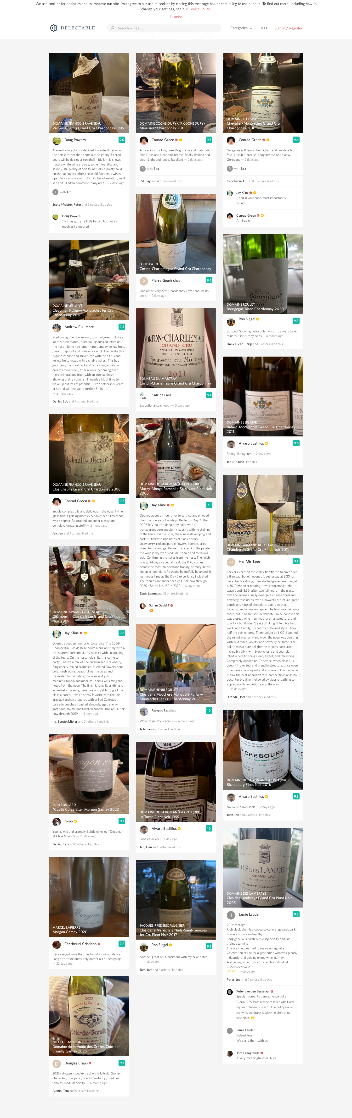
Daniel (56, 401)
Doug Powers (75, 140)
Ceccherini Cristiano (80, 944)
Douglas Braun (76, 1063)
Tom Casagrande (248, 1053)
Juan (149, 847)
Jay (54, 533)
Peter (77, 204)
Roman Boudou (164, 710)
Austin (57, 1091)
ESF (142, 181)
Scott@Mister (62, 204)
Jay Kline (71, 633)
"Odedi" (232, 697)
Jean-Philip (244, 344)
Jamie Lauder (249, 914)
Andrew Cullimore (79, 327)
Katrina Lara (161, 395)
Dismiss (176, 17)
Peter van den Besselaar (253, 991)
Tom (66, 1091)
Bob (65, 401)
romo (68, 821)
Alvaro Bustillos (164, 828)
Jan (60, 533)
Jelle (143, 729)
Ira (54, 721)
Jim (69, 192)
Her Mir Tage (249, 561)
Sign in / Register (288, 28)
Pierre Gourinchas (166, 280)
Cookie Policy (199, 9)
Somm (152, 593)
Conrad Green (75, 501)
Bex (156, 169)
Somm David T (159, 605)
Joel (149, 970)
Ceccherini (234, 181)
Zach (143, 593)
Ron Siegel (160, 944)
